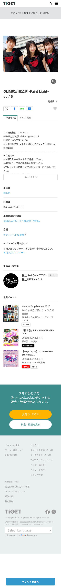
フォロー (52, 275)
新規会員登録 (11, 455)
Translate (32, 535)
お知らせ (34, 445)
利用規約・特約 (12, 482)
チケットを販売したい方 (41, 450)
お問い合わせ (36, 475)
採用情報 (9, 501)
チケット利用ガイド (14, 450)
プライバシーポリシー (15, 491)
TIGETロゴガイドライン (41, 460)
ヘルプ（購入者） (38, 465)
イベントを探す (12, 445)
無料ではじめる (30, 414)
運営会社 (9, 496)
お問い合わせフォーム (14, 252)
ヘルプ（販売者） (38, 470)
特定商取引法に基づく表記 (17, 486)
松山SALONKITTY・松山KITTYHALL (21, 220)
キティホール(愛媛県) (14, 234)
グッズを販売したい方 (40, 455)
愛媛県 (51, 101)
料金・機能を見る (30, 424)
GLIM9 (6, 193)
